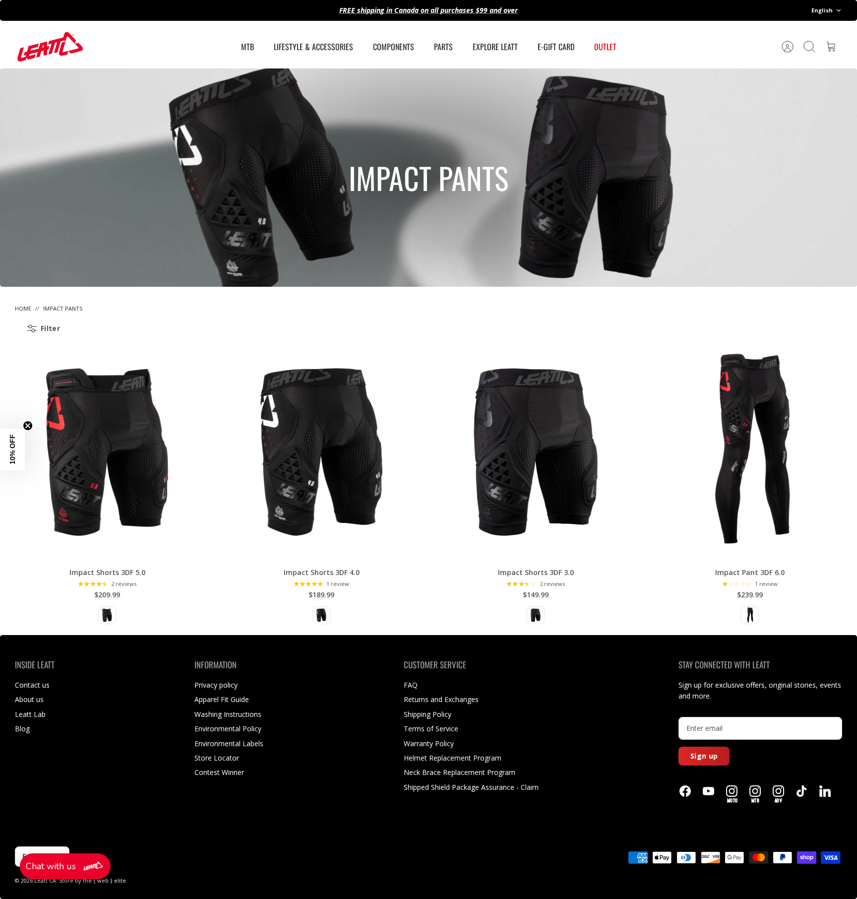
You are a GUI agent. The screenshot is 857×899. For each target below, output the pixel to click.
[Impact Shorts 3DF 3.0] (535, 452)
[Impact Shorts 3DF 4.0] (321, 452)
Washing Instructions (227, 714)
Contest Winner (219, 772)
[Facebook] (685, 791)
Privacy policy (216, 685)
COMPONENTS (393, 47)
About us (29, 699)
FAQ (411, 685)
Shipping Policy (427, 714)
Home (23, 308)
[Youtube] (708, 791)
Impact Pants (62, 308)
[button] (65, 866)
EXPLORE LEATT (495, 47)
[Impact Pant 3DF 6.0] (750, 452)
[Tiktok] (801, 791)
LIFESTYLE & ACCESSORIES (313, 47)
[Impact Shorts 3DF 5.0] (107, 452)
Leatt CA (45, 880)
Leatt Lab (30, 714)
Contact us (32, 685)
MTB (247, 47)
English (822, 10)
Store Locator (216, 758)
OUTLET (605, 47)
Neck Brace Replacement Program (459, 772)
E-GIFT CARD (556, 47)
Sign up (704, 756)
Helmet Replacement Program (452, 758)
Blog (22, 728)
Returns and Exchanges (441, 699)
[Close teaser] (28, 426)
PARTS (443, 47)
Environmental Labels (228, 743)
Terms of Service (431, 728)
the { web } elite (104, 880)
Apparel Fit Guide (221, 699)
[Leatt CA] (49, 47)
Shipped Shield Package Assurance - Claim (471, 787)
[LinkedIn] (825, 791)
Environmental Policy (227, 728)
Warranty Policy (429, 743)
